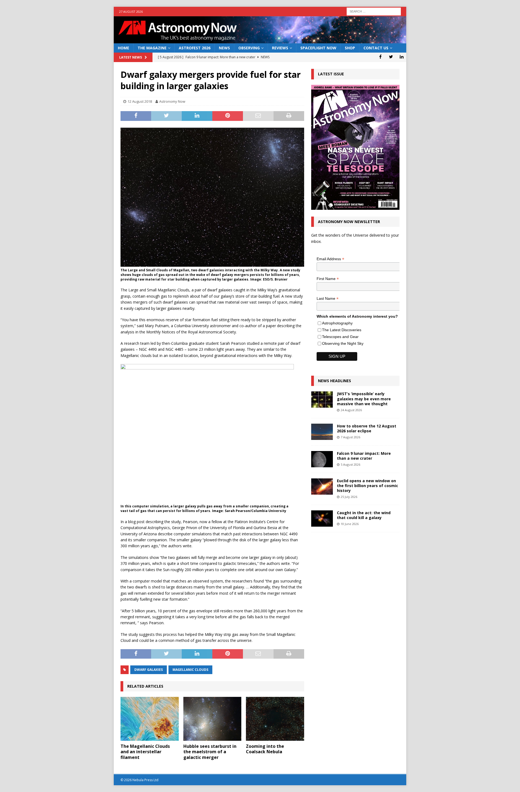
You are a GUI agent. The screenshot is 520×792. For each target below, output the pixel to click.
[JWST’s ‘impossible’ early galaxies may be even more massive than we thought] (322, 399)
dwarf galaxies (148, 669)
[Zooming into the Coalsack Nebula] (275, 719)
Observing (249, 47)
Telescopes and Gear (340, 336)
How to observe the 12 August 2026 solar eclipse (366, 428)
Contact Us (375, 47)
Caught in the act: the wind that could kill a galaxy (364, 515)
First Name (328, 278)
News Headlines (334, 380)
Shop (350, 47)
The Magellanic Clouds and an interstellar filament (145, 752)
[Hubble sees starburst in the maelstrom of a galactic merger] (212, 719)
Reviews (280, 47)
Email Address (330, 259)
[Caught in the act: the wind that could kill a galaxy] (322, 518)
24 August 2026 (351, 410)
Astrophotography (337, 323)
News (224, 47)
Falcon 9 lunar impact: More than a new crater (364, 456)
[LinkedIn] (401, 57)
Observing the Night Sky (342, 343)
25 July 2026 (349, 497)
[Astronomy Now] (260, 40)
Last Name (328, 298)
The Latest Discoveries (341, 330)
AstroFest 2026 (194, 47)
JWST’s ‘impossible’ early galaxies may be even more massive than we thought (364, 398)
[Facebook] (380, 57)
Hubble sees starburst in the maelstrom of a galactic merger (209, 752)
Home (123, 47)
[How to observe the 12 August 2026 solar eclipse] (322, 432)
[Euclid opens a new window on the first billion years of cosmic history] (322, 486)
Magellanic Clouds (190, 669)
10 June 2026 (350, 524)
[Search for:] (374, 11)
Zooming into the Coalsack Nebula (265, 749)
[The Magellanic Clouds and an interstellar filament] (150, 719)
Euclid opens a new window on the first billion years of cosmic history (367, 485)
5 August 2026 (350, 464)
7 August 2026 (350, 437)
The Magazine (152, 47)
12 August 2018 (140, 101)
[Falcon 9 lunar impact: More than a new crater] (322, 459)
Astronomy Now (172, 101)
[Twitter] (391, 57)
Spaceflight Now (318, 47)
